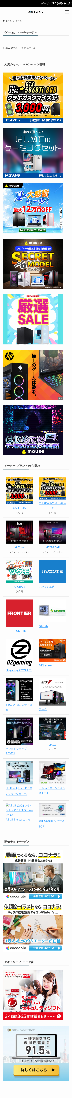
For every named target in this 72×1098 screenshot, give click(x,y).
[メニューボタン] (67, 12)
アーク (43, 709)
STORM (43, 626)
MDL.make (45, 665)
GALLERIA (19, 508)
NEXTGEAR (52, 547)
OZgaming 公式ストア (19, 670)
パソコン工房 (47, 586)
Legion (52, 744)
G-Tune (19, 547)
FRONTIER (19, 630)
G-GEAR (19, 586)
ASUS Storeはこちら (18, 819)
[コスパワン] (36, 12)
